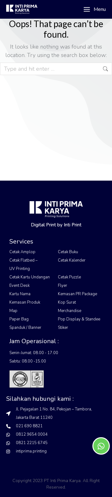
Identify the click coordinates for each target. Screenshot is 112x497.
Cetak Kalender (72, 260)
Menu (100, 9)
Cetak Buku (68, 252)
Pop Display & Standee (79, 319)
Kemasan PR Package (77, 294)
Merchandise (69, 311)
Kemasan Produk (24, 302)
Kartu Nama (19, 294)
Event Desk (19, 285)
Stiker (63, 327)
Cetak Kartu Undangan (29, 277)
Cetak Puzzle (69, 277)
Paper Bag (19, 319)
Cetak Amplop (22, 252)
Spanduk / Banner (25, 327)
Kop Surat (67, 302)
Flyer (62, 285)
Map (13, 311)
